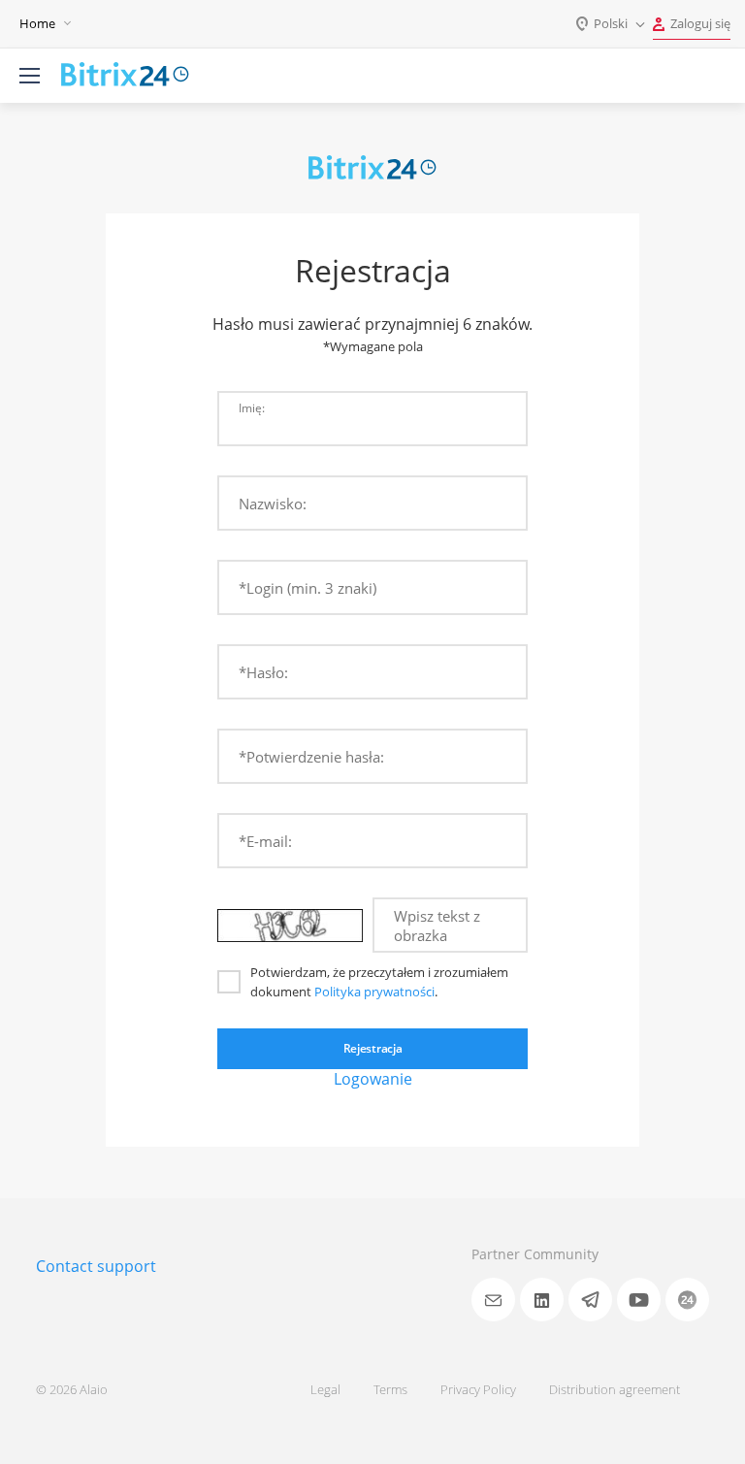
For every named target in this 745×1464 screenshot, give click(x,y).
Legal (325, 1389)
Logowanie (373, 1079)
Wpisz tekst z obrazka (437, 925)
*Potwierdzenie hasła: (311, 756)
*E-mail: (265, 841)
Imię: (252, 407)
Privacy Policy (478, 1389)
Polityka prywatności (374, 991)
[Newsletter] (493, 1299)
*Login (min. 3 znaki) (307, 588)
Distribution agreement (614, 1389)
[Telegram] (590, 1299)
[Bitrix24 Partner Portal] (687, 1299)
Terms (390, 1389)
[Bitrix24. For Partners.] (125, 75)
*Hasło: (263, 672)
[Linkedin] (542, 1299)
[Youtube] (639, 1299)
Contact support (96, 1266)
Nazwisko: (273, 503)
